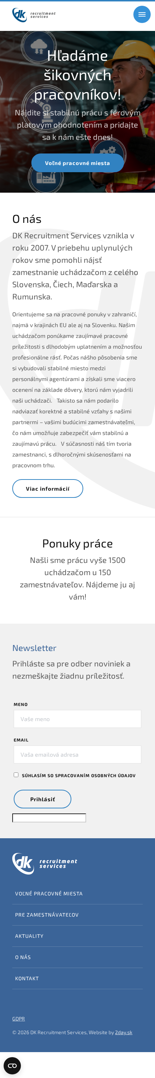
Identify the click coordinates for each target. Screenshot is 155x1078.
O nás (23, 957)
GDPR (18, 1018)
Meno (21, 704)
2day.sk (123, 1032)
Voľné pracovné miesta (77, 163)
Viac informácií (48, 488)
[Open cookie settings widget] (12, 1065)
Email (21, 739)
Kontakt (27, 978)
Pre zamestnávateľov (47, 915)
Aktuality (29, 936)
